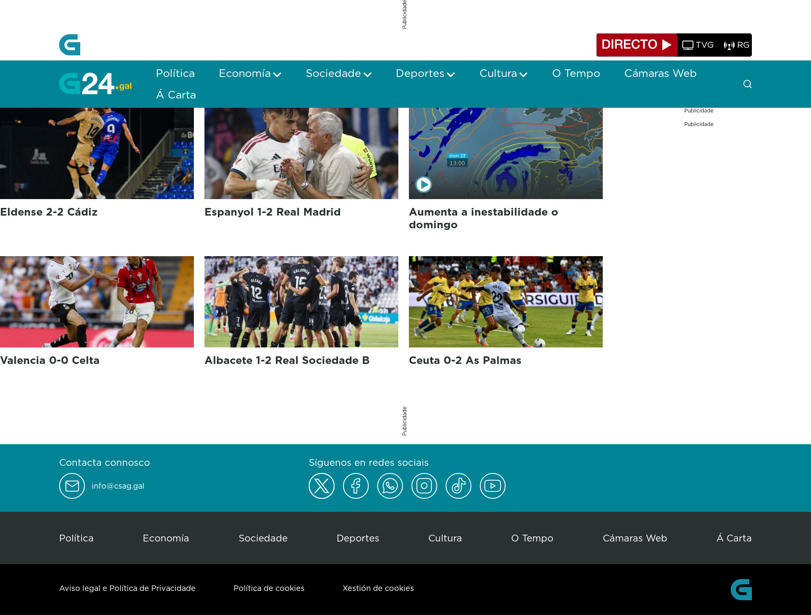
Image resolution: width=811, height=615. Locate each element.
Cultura (445, 537)
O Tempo (532, 537)
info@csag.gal (118, 486)
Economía (166, 537)
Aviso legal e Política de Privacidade (127, 588)
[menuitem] (175, 73)
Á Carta (734, 537)
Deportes (358, 537)
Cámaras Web (635, 537)
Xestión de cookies (378, 588)
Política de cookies (269, 588)
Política (76, 537)
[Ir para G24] (95, 83)
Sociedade (263, 537)
